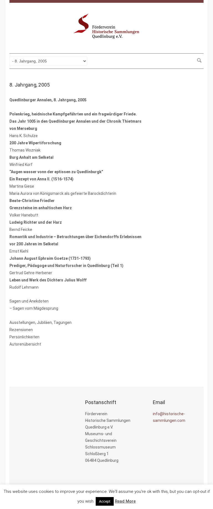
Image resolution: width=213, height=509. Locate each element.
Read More (125, 501)
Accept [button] (104, 501)
